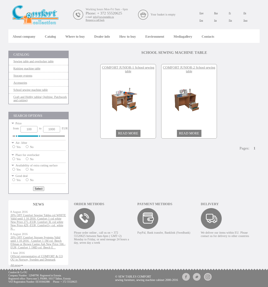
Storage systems (22, 75)
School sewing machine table (30, 89)
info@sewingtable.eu (103, 16)
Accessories (20, 82)
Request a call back (95, 20)
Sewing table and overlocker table (33, 61)
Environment (154, 36)
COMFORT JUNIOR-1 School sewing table (128, 69)
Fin (230, 20)
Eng (202, 13)
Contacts (208, 36)
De (245, 13)
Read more (128, 133)
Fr (230, 13)
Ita (215, 20)
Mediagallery (183, 36)
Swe (245, 20)
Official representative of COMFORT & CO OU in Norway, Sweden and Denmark (36, 258)
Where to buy (75, 36)
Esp (201, 20)
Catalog (50, 36)
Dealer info (102, 36)
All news (15, 265)
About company (24, 36)
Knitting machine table (26, 68)
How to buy (127, 36)
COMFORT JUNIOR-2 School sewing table (189, 69)
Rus (216, 13)
